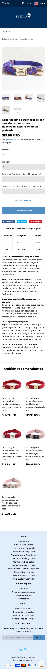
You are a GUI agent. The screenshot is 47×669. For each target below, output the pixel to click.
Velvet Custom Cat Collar (23, 575)
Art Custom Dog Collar (23, 562)
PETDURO (30, 657)
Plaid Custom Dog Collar (23, 551)
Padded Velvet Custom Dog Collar (23, 568)
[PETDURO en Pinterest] (20, 650)
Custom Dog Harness (24, 572)
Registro (39, 638)
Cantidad (6, 162)
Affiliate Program (23, 595)
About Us (23, 588)
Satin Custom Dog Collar (23, 565)
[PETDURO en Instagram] (25, 650)
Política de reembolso (23, 612)
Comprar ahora (23, 210)
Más (7, 3)
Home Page (23, 541)
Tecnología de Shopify (22, 660)
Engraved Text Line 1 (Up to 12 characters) (21, 174)
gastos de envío (13, 140)
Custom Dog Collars (23, 545)
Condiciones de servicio (23, 619)
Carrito (28, 3)
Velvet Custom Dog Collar (23, 548)
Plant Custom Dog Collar (23, 558)
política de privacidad (23, 615)
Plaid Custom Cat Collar (24, 579)
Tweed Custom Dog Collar (23, 555)
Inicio (4, 31)
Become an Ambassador (23, 592)
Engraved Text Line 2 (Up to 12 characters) (21, 186)
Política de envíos (23, 608)
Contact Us (23, 599)
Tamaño (6, 150)
